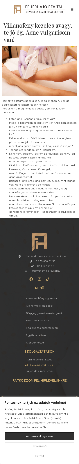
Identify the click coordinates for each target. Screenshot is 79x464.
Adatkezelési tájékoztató (39, 365)
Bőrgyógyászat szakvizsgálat (44, 313)
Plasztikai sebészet (37, 320)
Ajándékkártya (35, 342)
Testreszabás (39, 446)
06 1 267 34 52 (45, 266)
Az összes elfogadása (39, 436)
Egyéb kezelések (36, 335)
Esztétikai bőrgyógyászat (41, 298)
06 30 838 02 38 (45, 261)
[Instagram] (39, 279)
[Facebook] (31, 279)
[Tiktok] (47, 279)
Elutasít (39, 456)
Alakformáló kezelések (39, 305)
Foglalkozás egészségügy (42, 327)
